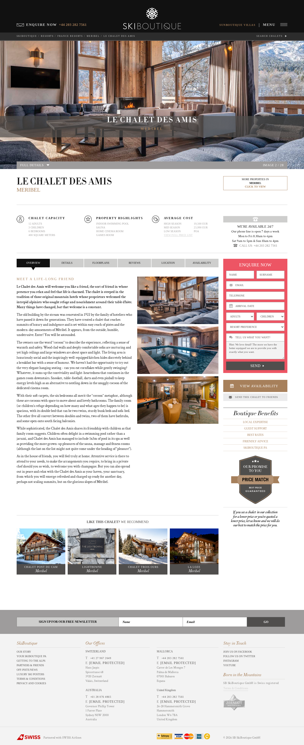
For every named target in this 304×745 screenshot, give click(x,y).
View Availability (259, 386)
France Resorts (70, 36)
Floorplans (100, 262)
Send (255, 366)
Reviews (134, 262)
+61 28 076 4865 (100, 696)
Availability (202, 262)
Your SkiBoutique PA (31, 656)
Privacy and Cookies (31, 683)
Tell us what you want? (252, 337)
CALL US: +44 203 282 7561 (258, 245)
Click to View (255, 186)
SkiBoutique (27, 36)
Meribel (93, 36)
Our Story (24, 651)
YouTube (229, 665)
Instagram (231, 660)
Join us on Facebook (237, 651)
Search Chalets (270, 36)
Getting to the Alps (31, 660)
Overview (33, 262)
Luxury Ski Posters (30, 674)
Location (168, 262)
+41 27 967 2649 (100, 658)
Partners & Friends (30, 665)
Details (67, 262)
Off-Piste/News (27, 669)
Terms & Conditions (31, 678)
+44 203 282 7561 (173, 658)
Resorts (47, 36)
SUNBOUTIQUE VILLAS (237, 25)
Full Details (32, 165)
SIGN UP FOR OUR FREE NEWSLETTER (68, 621)
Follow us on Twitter (239, 656)
